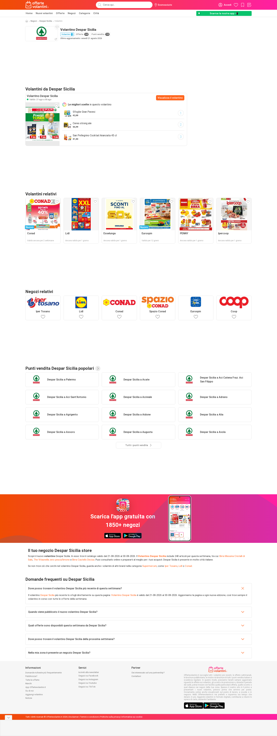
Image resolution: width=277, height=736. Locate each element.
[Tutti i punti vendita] (97, 368)
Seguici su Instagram (88, 679)
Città (96, 13)
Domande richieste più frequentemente (43, 672)
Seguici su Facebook (88, 675)
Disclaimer (73, 717)
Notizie (28, 698)
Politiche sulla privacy (110, 717)
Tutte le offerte (32, 680)
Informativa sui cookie (132, 717)
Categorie (84, 13)
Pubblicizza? (31, 676)
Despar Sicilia (45, 21)
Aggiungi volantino (34, 694)
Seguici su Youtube (87, 683)
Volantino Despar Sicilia (152, 556)
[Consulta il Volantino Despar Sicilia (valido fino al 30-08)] (43, 124)
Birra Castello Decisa (83, 559)
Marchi (28, 683)
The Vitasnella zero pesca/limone (52, 559)
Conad (188, 566)
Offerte (60, 13)
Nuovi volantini (44, 13)
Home (29, 13)
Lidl (180, 566)
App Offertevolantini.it (35, 687)
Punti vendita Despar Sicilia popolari (59, 368)
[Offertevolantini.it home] (37, 5)
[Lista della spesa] (249, 4)
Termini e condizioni (89, 717)
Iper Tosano (171, 566)
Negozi (72, 13)
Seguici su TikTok (87, 686)
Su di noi (29, 691)
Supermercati (149, 566)
